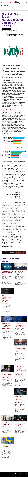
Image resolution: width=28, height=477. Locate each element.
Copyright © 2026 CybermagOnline (2, 473)
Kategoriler (5, 5)
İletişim (12, 7)
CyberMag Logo (20, 7)
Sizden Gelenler (5, 7)
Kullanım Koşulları (18, 476)
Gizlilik (11, 476)
